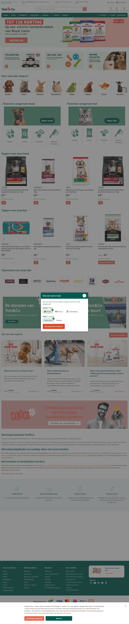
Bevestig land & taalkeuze (54, 326)
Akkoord (59, 618)
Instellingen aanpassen (34, 618)
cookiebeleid (66, 613)
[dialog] (64, 312)
